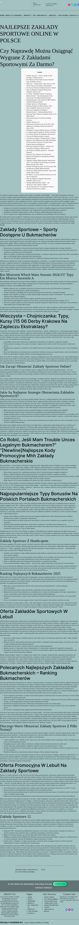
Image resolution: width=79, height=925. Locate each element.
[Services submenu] (56, 15)
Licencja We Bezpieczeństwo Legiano (37, 136)
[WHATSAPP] (72, 5)
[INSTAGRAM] (69, 5)
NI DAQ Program (50, 901)
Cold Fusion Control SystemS (36, 922)
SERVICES (31, 909)
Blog (36, 869)
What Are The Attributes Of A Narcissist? (38, 154)
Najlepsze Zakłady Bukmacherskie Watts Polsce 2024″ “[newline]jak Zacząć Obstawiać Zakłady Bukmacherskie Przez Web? (40, 162)
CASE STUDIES (33, 911)
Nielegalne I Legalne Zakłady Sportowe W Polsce (41, 130)
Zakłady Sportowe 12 (32, 122)
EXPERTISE (31, 901)
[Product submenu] (31, 15)
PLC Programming (51, 899)
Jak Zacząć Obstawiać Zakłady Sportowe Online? (41, 88)
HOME (30, 897)
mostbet (35, 245)
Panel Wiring (49, 897)
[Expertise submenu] (22, 15)
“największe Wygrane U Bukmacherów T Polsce (41, 138)
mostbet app (26, 339)
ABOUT (30, 899)
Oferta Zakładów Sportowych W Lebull (38, 108)
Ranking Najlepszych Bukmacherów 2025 (39, 106)
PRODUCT (31, 903)
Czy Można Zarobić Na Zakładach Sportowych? (40, 134)
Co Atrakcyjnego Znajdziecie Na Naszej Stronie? (41, 132)
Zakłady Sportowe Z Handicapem (36, 104)
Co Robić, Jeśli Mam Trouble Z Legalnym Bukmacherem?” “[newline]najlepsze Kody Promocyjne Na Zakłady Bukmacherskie (39, 96)
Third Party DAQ (50, 903)
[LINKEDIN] (72, 910)
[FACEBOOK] (75, 5)
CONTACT (31, 913)
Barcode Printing (51, 905)
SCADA (46, 907)
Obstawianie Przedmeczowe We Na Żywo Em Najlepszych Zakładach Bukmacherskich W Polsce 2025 (40, 126)
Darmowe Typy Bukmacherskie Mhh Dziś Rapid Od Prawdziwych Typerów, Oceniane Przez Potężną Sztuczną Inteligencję (41, 142)
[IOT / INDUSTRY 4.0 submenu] (47, 15)
